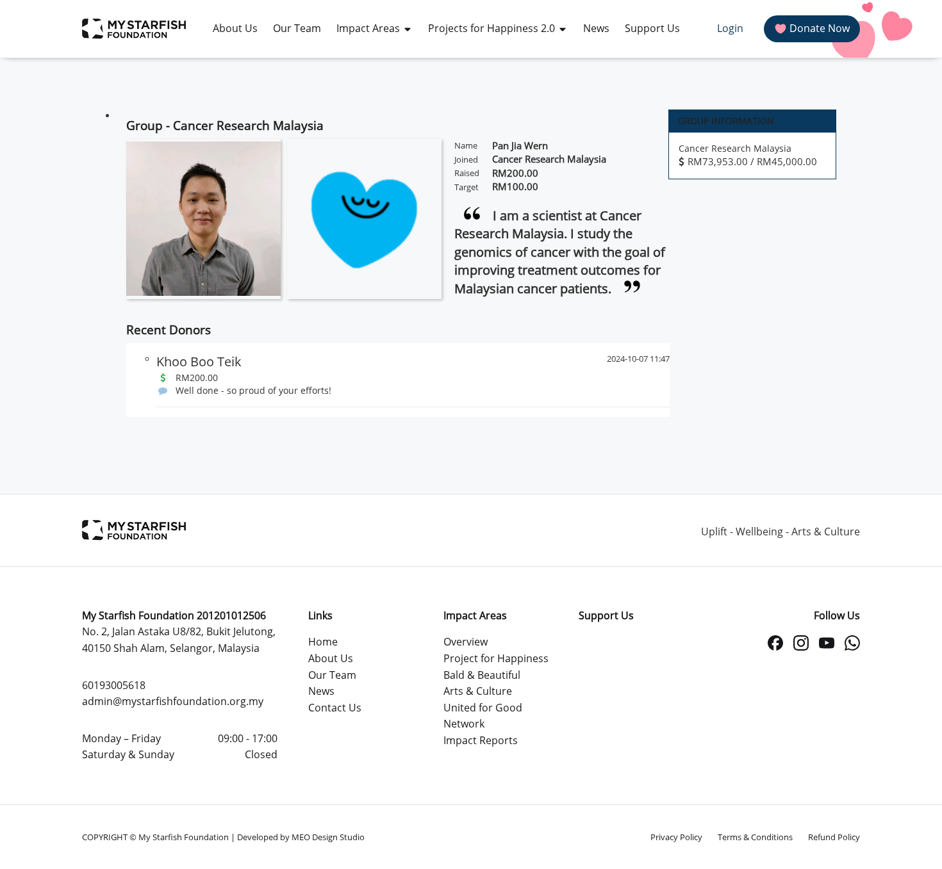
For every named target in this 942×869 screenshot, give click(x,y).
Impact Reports (480, 740)
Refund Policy (834, 837)
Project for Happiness (496, 658)
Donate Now (819, 28)
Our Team (332, 675)
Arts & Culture (477, 691)
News (321, 691)
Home (323, 642)
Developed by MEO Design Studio (301, 837)
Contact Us (334, 708)
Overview (465, 642)
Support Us (606, 615)
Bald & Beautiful (481, 675)
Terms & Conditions (755, 837)
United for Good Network (482, 716)
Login (730, 28)
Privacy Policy (676, 837)
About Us (330, 658)
